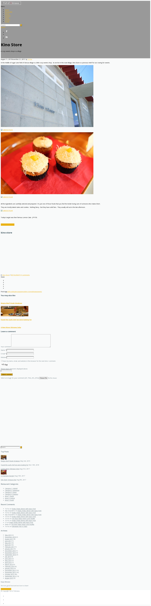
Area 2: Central (10, 498)
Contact (7, 20)
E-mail (3, 354)
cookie (12, 292)
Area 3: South (9, 500)
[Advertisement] (18, 254)
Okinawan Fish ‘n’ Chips (19, 526)
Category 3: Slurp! (11, 492)
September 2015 (10, 576)
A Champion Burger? (7, 476)
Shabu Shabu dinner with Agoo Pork (24, 509)
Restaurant (8, 12)
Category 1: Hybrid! (11, 488)
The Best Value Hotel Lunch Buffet (23, 519)
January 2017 (9, 549)
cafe (8, 292)
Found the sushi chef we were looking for (16, 320)
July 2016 (8, 557)
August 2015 (9, 578)
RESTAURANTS (16, 275)
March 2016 (9, 564)
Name (3, 350)
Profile (7, 22)
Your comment (6, 347)
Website (3, 357)
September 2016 (10, 555)
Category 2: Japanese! (12, 490)
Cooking (7, 16)
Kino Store (5, 275)
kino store (28, 292)
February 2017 (9, 547)
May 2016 (8, 561)
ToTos (30, 59)
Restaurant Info (7, 224)
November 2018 (10, 537)
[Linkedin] (77, 37)
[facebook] (77, 31)
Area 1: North (9, 496)
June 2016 (8, 559)
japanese (22, 292)
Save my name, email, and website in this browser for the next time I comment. (29, 361)
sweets (39, 292)
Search (7, 14)
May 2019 (8, 535)
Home (7, 10)
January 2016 (9, 568)
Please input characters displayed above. (14, 369)
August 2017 (9, 539)
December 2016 (10, 551)
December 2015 (10, 570)
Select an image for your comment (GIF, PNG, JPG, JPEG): (20, 378)
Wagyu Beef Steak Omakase (11, 303)
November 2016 (10, 553)
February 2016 (9, 566)
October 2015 (9, 574)
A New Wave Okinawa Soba (11, 327)
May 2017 (8, 543)
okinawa (34, 292)
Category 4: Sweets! (11, 494)
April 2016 (8, 562)
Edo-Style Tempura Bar (8, 480)
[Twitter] (77, 34)
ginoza (16, 292)
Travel (7, 18)
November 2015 (10, 572)
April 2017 (8, 545)
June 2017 (8, 541)
